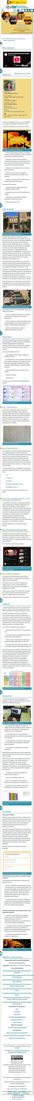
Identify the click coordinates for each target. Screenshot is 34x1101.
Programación (24, 381)
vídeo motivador (10, 453)
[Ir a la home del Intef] (17, 7)
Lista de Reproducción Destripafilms (17, 1027)
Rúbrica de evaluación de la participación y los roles (17, 1035)
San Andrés (9, 481)
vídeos (15, 412)
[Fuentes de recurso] (18, 10)
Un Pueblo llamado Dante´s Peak (14, 484)
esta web (18, 838)
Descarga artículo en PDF (23, 73)
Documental (17, 1019)
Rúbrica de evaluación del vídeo (17, 1038)
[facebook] (29, 10)
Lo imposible (17, 1011)
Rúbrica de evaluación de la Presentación (17, 1033)
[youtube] (31, 10)
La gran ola (15, 487)
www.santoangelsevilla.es (10, 108)
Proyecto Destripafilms (19, 963)
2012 (17, 1009)
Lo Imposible (9, 478)
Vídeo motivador (17, 1022)
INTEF (3, 38)
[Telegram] (23, 10)
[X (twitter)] (26, 10)
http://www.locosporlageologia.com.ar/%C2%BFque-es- (17, 997)
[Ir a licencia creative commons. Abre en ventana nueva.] (17, 1057)
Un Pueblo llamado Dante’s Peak (17, 1017)
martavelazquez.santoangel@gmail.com (14, 111)
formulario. (5, 848)
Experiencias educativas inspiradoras (15, 38)
